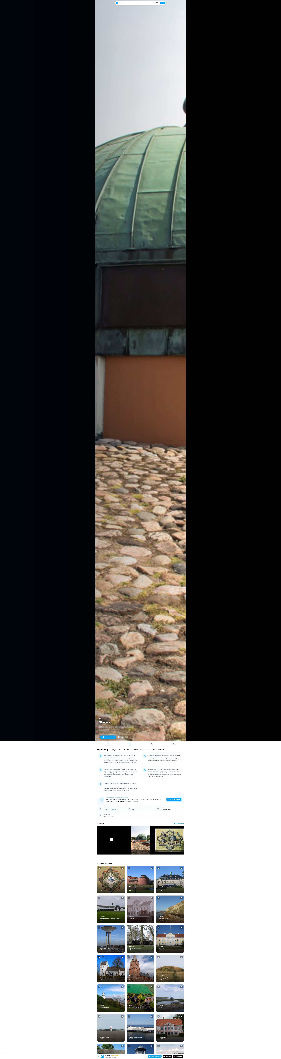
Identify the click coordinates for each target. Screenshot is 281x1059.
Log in (162, 3)
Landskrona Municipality (110, 810)
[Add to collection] (118, 737)
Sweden (102, 718)
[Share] (126, 737)
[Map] (122, 737)
